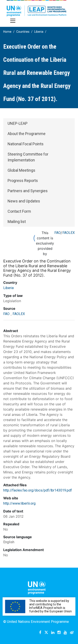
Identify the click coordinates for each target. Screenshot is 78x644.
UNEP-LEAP (18, 123)
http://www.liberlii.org (19, 503)
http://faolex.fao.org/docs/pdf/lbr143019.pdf (37, 490)
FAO (57, 233)
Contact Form (19, 211)
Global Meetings (21, 170)
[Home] (37, 8)
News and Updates (24, 201)
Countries (22, 31)
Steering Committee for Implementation (28, 157)
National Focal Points (26, 144)
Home (7, 31)
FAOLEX (68, 233)
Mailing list (17, 221)
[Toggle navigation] (13, 20)
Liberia (38, 31)
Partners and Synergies (28, 190)
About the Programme (27, 133)
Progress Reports (23, 180)
